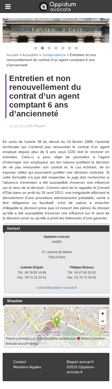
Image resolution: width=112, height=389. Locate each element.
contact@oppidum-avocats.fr (57, 287)
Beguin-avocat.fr (80, 362)
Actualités (30, 55)
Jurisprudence (54, 55)
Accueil (12, 55)
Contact (19, 362)
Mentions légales (27, 367)
